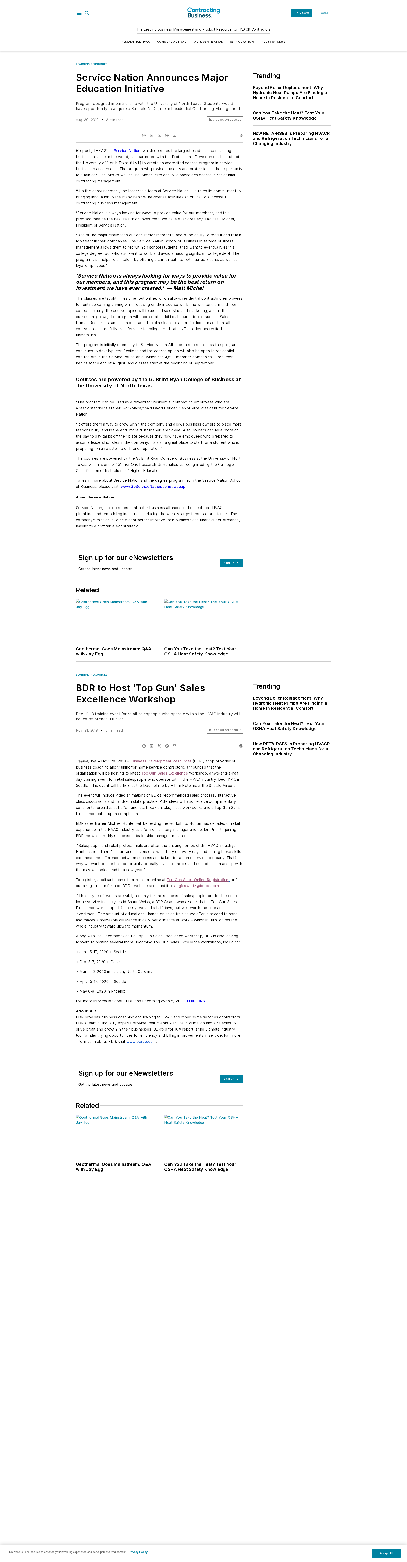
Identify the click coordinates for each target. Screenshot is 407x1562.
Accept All (386, 1553)
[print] (240, 135)
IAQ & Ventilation (208, 41)
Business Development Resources (160, 761)
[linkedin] (151, 135)
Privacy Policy (138, 1552)
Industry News (273, 41)
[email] (174, 135)
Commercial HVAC (172, 41)
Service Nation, (128, 150)
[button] (79, 13)
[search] (87, 13)
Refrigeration (242, 41)
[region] (203, 1553)
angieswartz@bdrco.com (196, 885)
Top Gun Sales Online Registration (198, 880)
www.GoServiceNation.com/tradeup (153, 486)
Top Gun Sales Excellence (164, 773)
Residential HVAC (135, 41)
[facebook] (144, 135)
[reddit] (167, 135)
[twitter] (159, 135)
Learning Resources (91, 64)
